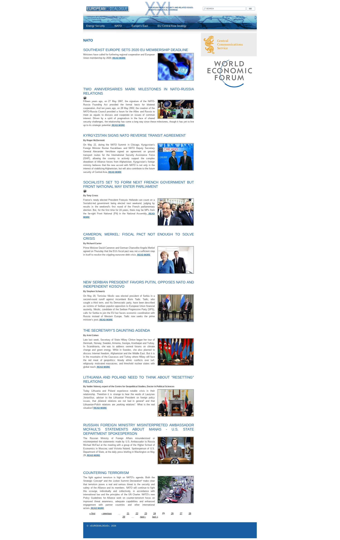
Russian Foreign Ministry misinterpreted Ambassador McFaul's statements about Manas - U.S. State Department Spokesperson (138, 429)
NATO (118, 25)
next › (143, 517)
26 (172, 513)
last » (155, 517)
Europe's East (140, 25)
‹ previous (107, 513)
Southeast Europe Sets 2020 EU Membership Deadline (135, 50)
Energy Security (95, 25)
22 (137, 513)
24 (154, 513)
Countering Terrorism (106, 473)
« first (92, 513)
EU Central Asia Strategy (172, 25)
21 (128, 513)
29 (124, 517)
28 (190, 513)
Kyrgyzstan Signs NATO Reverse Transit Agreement (134, 135)
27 (181, 513)
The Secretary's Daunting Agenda (116, 330)
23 (145, 513)
